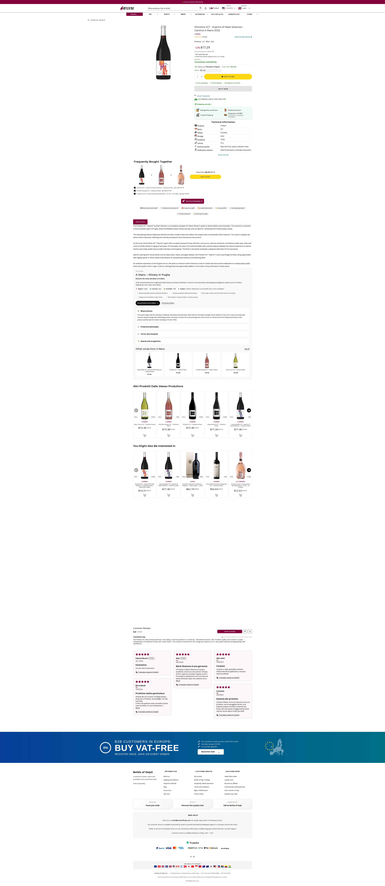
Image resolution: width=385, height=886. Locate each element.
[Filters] (245, 631)
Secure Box (167, 790)
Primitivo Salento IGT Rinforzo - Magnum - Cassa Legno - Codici (192, 484)
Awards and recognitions (151, 341)
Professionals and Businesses (234, 787)
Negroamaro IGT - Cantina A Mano (216, 425)
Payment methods (170, 783)
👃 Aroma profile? (220, 208)
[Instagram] (194, 856)
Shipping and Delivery (171, 780)
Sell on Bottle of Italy (231, 790)
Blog (165, 787)
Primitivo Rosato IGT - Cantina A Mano (149, 191)
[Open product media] (163, 52)
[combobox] (173, 8)
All (88, 20)
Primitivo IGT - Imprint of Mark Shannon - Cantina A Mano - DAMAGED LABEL (144, 485)
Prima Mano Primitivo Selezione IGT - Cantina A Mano (216, 484)
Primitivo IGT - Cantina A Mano (192, 424)
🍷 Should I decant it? (183, 214)
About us (167, 776)
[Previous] (136, 410)
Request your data (230, 794)
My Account (198, 776)
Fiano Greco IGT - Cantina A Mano (144, 424)
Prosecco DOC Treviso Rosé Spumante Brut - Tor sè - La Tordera (158, 194)
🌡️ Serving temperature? (237, 208)
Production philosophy (150, 327)
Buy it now (223, 89)
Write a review (229, 631)
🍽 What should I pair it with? (149, 208)
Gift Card (167, 794)
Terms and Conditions (201, 787)
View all (246, 349)
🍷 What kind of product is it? (169, 208)
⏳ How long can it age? (201, 214)
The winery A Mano (168, 303)
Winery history (146, 311)
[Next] (249, 410)
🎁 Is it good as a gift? (188, 208)
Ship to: (197, 70)
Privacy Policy (198, 794)
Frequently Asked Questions (204, 783)
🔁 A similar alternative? (205, 208)
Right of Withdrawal (201, 790)
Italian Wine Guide (230, 776)
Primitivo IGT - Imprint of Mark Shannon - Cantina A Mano (155, 188)
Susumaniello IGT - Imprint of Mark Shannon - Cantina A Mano (240, 425)
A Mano (198, 34)
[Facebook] (190, 856)
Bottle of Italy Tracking (202, 780)
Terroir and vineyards (149, 334)
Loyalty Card (228, 780)
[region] (163, 52)
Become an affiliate (231, 783)
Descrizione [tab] (140, 222)
